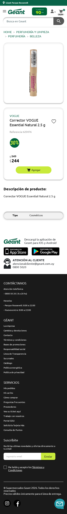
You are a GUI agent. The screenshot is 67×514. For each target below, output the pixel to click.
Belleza (35, 36)
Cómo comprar (11, 397)
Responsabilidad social (14, 349)
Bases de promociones (14, 344)
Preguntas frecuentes (14, 402)
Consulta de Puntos (13, 430)
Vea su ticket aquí (12, 411)
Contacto (8, 335)
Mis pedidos (9, 388)
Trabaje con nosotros (14, 416)
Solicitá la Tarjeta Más (14, 425)
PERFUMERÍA (16, 36)
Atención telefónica (13, 289)
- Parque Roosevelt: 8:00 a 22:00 (19, 305)
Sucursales (9, 358)
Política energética (13, 368)
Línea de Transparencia (15, 354)
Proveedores (10, 407)
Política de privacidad (14, 372)
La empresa (9, 326)
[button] (4, 11)
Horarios (8, 301)
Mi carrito (8, 393)
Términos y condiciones (15, 340)
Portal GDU (9, 421)
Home (8, 32)
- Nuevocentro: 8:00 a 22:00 (17, 310)
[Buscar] (58, 21)
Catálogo (8, 363)
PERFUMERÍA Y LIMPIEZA (32, 32)
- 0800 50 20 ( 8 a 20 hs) (15, 293)
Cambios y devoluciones (15, 330)
